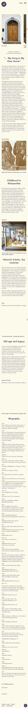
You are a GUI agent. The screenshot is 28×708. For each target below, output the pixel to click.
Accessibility (9, 705)
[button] (27, 29)
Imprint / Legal (6, 704)
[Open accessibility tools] (25, 705)
